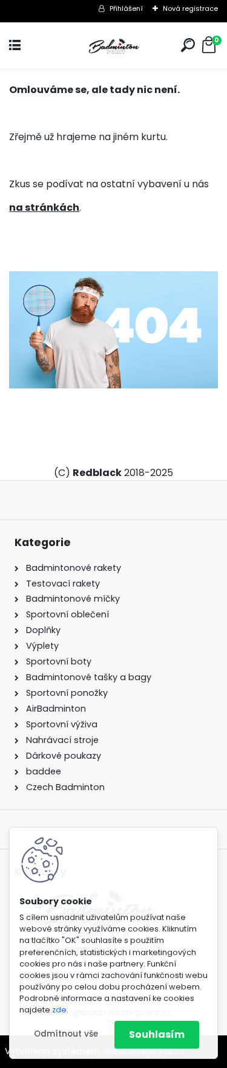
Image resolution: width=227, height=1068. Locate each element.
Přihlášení (126, 8)
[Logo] (113, 45)
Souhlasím (157, 1034)
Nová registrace (190, 8)
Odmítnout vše (66, 1034)
